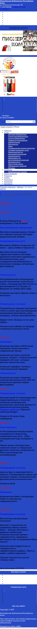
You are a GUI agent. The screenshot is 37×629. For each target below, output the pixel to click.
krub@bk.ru (5, 9)
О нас (6, 133)
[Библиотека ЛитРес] (9, 96)
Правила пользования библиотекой (17, 141)
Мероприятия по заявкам (15, 18)
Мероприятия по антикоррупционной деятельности (17, 154)
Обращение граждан (17, 166)
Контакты (8, 184)
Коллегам (8, 182)
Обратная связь (11, 22)
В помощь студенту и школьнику (18, 14)
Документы (13, 144)
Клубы (7, 178)
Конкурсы (8, 180)
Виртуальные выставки (14, 16)
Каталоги (8, 170)
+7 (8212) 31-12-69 (18, 7)
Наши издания (10, 174)
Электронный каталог (17, 172)
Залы (10, 146)
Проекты (8, 176)
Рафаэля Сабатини (10, 409)
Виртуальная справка (13, 12)
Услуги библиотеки (16, 138)
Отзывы (7, 24)
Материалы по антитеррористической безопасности (18, 160)
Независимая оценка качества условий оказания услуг (21, 149)
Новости (7, 131)
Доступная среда (15, 164)
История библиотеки (17, 135)
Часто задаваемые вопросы (16, 20)
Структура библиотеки (18, 137)
